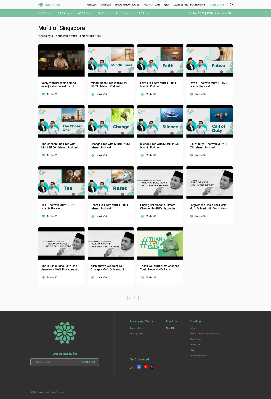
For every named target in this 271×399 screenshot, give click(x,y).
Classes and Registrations (189, 4)
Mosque (106, 4)
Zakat (193, 328)
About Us (170, 328)
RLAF (192, 350)
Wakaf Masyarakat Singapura (205, 333)
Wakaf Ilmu (195, 339)
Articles (92, 4)
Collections (217, 4)
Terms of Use (136, 328)
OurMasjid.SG (196, 344)
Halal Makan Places (127, 4)
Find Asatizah (152, 4)
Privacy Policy (136, 333)
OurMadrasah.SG (198, 355)
